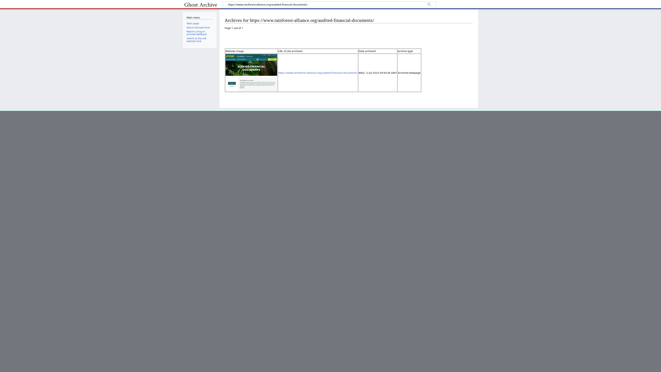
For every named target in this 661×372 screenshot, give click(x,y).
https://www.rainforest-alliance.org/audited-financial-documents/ (318, 72)
